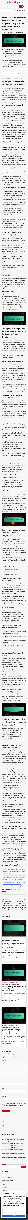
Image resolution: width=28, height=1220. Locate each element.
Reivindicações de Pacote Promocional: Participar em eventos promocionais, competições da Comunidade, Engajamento (14, 884)
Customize (14, 1209)
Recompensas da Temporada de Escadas (11, 938)
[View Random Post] (14, 10)
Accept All (14, 1215)
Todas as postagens (5, 1128)
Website (4, 1096)
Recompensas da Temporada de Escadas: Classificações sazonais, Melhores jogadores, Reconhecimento (13, 1029)
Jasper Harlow (19, 32)
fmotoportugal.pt (14, 2)
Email (3, 1088)
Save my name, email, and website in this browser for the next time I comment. (15, 1104)
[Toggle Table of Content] (17, 73)
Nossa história (4, 1125)
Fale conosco (4, 1130)
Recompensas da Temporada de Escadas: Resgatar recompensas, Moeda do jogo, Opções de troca (14, 986)
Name (4, 1081)
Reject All (14, 1212)
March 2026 (4, 1187)
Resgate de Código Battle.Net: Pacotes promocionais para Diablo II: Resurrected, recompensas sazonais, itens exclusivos (14, 1149)
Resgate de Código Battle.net (8, 1180)
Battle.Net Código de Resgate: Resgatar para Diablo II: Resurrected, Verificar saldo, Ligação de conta (14, 871)
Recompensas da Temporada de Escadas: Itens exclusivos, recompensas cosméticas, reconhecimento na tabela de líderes (14, 877)
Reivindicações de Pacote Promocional (10, 1177)
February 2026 (5, 1190)
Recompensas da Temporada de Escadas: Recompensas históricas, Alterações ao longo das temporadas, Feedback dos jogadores (13, 942)
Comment (5, 1060)
